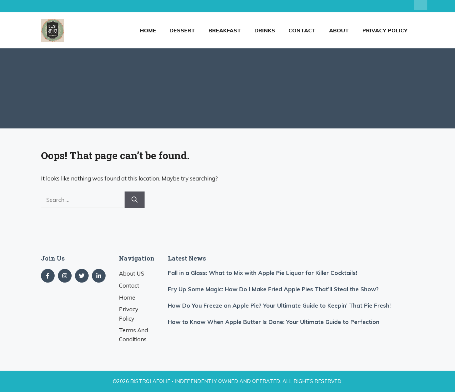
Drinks (264, 30)
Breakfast (225, 30)
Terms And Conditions (133, 335)
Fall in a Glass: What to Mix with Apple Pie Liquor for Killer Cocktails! (262, 272)
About (339, 30)
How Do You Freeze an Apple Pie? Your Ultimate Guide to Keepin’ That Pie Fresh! (279, 305)
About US (131, 273)
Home (148, 30)
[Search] (135, 199)
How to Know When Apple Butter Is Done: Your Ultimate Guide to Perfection (273, 321)
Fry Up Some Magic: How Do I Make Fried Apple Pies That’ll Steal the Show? (273, 289)
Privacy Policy (384, 30)
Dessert (182, 30)
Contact (302, 30)
